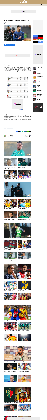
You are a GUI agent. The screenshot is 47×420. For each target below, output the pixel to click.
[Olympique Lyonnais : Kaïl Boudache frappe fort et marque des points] (34, 72)
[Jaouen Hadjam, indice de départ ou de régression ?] (34, 77)
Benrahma (5, 128)
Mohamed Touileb (7, 23)
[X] (40, 36)
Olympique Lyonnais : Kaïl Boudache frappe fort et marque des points (39, 73)
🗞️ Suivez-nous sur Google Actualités (10, 44)
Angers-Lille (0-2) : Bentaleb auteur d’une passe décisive (40, 95)
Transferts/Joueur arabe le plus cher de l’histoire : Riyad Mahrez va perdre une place (39, 99)
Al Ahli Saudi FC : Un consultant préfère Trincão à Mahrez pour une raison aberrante (40, 90)
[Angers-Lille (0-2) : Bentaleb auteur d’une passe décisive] (34, 95)
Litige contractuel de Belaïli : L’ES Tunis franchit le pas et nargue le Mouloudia (39, 82)
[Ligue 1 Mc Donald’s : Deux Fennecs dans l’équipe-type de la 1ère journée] (34, 68)
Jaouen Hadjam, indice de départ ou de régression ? (40, 77)
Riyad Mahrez (11, 128)
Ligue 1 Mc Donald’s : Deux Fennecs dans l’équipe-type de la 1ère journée (39, 68)
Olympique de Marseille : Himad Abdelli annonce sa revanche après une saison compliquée (39, 86)
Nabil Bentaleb (8, 128)
